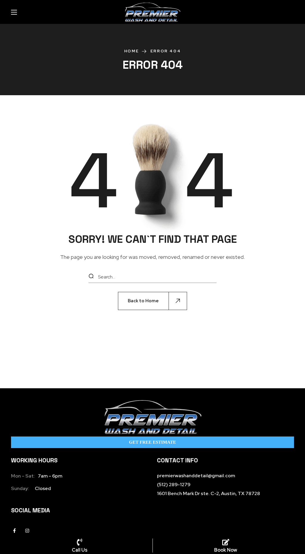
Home (131, 51)
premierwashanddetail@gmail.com (196, 475)
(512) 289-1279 (173, 484)
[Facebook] (14, 530)
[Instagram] (27, 530)
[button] (152, 301)
